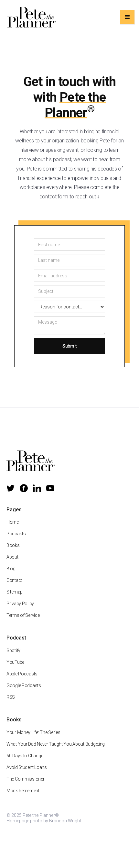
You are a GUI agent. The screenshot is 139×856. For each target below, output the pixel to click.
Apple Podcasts (21, 673)
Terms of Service (23, 615)
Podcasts (16, 533)
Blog (11, 568)
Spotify (13, 650)
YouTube (15, 662)
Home (12, 522)
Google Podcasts (23, 685)
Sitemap (14, 592)
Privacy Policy (20, 603)
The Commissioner (25, 779)
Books (13, 545)
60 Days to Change (24, 755)
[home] (30, 17)
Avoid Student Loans (26, 767)
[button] (127, 17)
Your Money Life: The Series (33, 732)
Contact (14, 580)
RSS (10, 697)
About (12, 557)
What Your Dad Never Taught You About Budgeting (55, 744)
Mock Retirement (22, 790)
